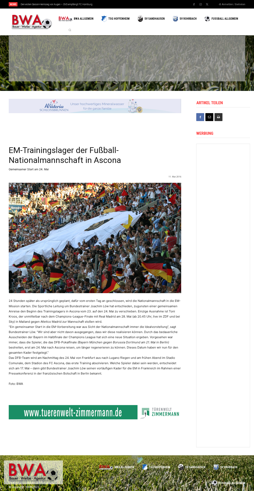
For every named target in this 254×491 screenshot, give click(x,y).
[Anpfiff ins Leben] (223, 224)
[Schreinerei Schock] (223, 258)
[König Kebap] (182, 69)
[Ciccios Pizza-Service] (220, 69)
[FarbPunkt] (68, 69)
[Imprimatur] (220, 48)
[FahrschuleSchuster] (182, 48)
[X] (207, 4)
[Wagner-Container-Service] (223, 191)
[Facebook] (194, 4)
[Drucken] (218, 117)
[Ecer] (144, 48)
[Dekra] (106, 69)
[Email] (209, 117)
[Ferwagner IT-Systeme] (223, 291)
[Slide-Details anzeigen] (95, 106)
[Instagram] (200, 4)
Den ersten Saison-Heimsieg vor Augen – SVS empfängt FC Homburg (56, 4)
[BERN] (106, 48)
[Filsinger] (30, 48)
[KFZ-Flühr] (68, 48)
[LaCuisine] (30, 69)
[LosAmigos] (144, 69)
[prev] (133, 4)
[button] (69, 30)
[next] (140, 4)
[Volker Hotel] (223, 391)
